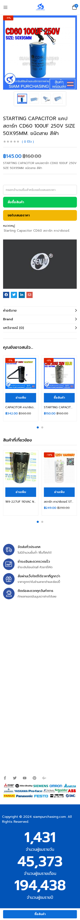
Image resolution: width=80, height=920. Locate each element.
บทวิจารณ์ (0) (13, 327)
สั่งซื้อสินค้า (16, 202)
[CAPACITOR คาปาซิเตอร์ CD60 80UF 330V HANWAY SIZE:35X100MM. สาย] (20, 373)
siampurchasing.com (49, 816)
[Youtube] (24, 778)
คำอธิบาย (10, 310)
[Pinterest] (34, 778)
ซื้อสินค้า (40, 914)
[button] (74, 7)
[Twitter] (15, 778)
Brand (8, 319)
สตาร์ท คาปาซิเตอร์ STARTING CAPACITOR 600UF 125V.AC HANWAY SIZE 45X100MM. (59, 502)
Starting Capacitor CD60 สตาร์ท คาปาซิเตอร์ (36, 231)
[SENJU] (40, 264)
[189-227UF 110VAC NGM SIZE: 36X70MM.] (20, 467)
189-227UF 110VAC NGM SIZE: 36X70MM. (20, 502)
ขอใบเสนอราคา (19, 215)
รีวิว (28, 142)
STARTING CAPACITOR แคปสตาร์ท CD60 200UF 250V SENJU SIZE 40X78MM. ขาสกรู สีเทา (59, 407)
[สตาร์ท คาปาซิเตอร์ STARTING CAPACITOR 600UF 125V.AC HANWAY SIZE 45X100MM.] (59, 467)
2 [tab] (42, 427)
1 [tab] (38, 427)
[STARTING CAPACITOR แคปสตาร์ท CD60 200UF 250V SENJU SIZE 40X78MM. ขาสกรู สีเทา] (59, 373)
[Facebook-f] (5, 778)
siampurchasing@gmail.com (38, 643)
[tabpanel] (20, 388)
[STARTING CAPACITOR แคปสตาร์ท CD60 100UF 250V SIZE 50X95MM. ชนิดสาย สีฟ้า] (6, 295)
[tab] (40, 310)
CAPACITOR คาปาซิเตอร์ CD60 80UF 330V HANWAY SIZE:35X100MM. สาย (20, 407)
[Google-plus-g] (44, 778)
